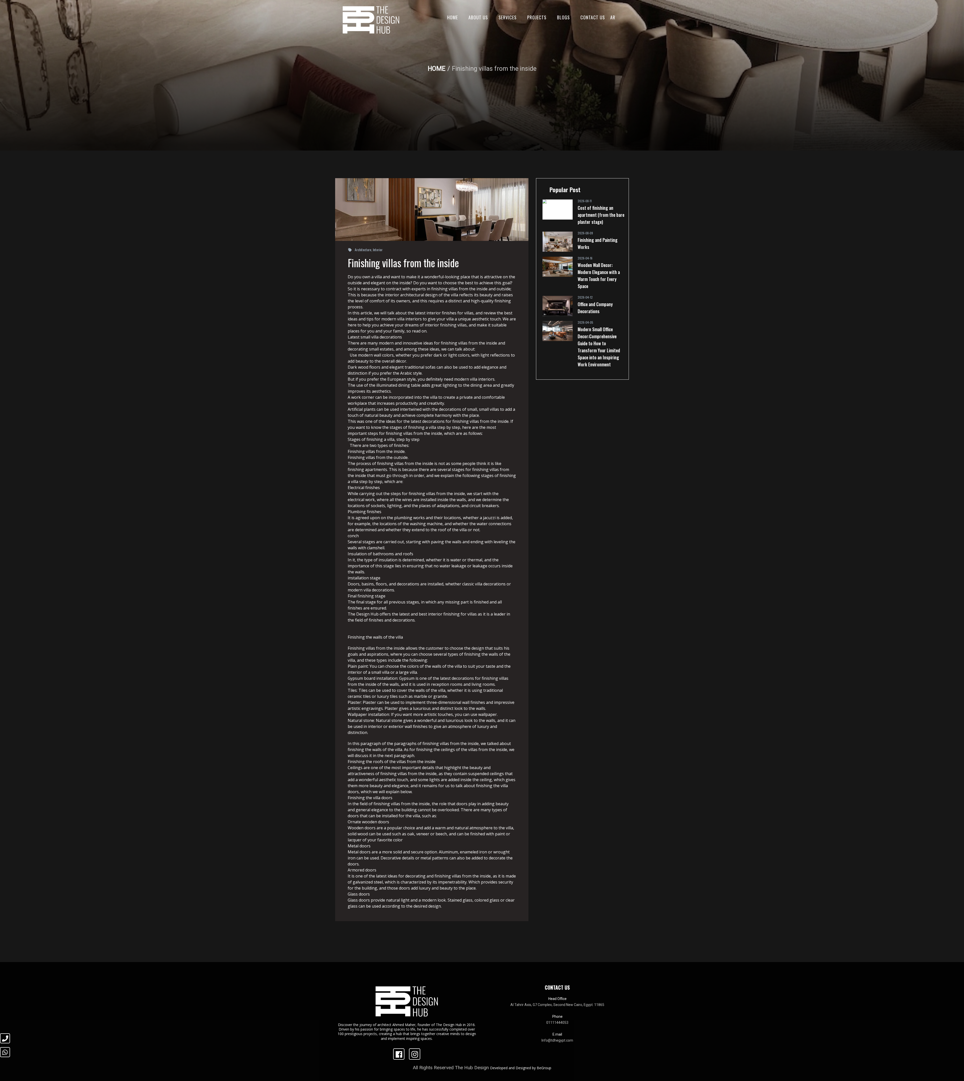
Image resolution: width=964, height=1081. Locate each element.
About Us (478, 17)
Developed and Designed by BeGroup (520, 1067)
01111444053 (557, 1023)
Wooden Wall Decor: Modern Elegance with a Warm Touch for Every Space (599, 275)
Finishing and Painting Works (598, 243)
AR (612, 17)
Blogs (563, 17)
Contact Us (592, 17)
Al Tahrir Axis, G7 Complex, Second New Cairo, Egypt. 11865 (557, 1005)
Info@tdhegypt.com (557, 1040)
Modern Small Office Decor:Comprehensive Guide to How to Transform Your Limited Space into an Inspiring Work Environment (599, 347)
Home (452, 17)
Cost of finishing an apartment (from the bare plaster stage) (601, 215)
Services (508, 17)
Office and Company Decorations (595, 307)
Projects (537, 17)
